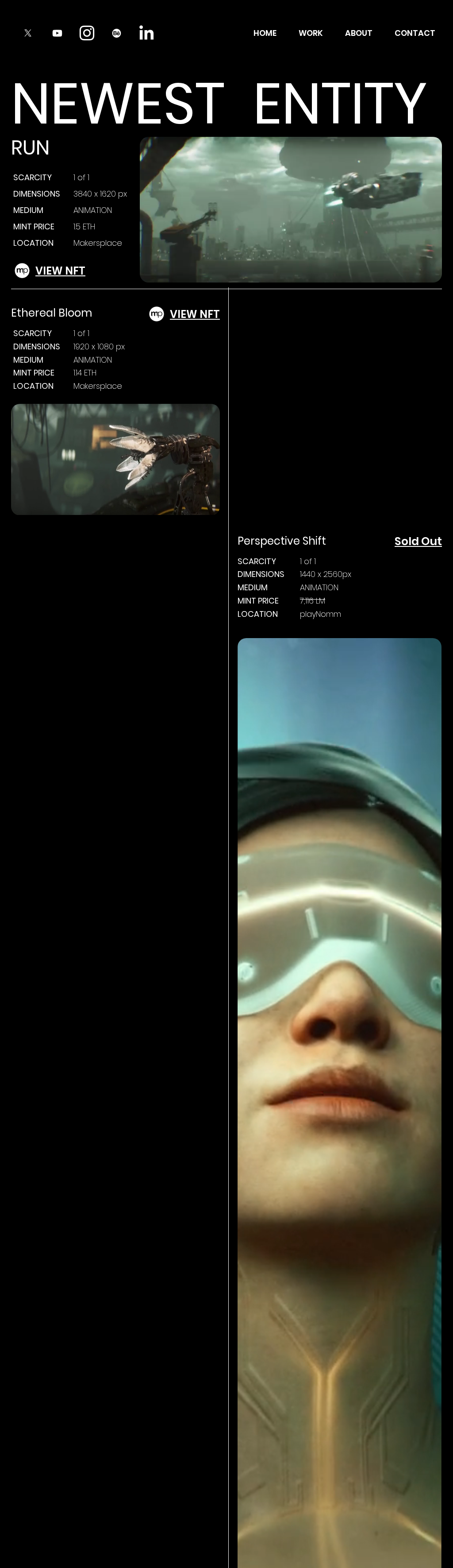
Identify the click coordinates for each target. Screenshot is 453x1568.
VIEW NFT (60, 270)
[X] (28, 33)
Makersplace (97, 242)
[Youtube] (57, 33)
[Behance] (117, 33)
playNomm (320, 613)
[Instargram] (87, 33)
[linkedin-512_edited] (146, 33)
